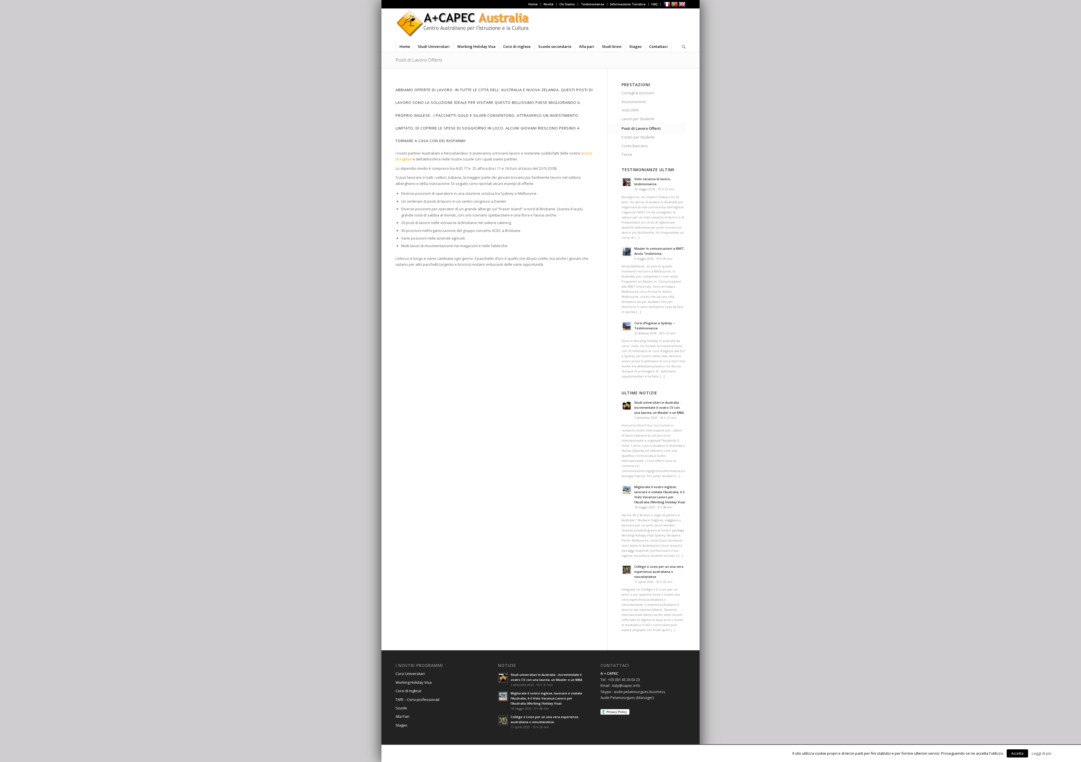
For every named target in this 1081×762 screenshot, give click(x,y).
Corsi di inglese (408, 690)
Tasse (627, 154)
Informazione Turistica (628, 4)
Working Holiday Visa (414, 682)
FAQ (654, 4)
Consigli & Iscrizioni (638, 92)
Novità (548, 4)
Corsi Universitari (410, 673)
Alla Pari (402, 716)
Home (533, 4)
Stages (401, 725)
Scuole (401, 707)
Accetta (1017, 753)
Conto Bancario (635, 145)
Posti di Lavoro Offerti (419, 60)
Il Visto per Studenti (638, 137)
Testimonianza (592, 4)
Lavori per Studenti (638, 118)
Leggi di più (1041, 753)
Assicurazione (634, 101)
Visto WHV (630, 110)
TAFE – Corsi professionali (417, 699)
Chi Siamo (567, 4)
